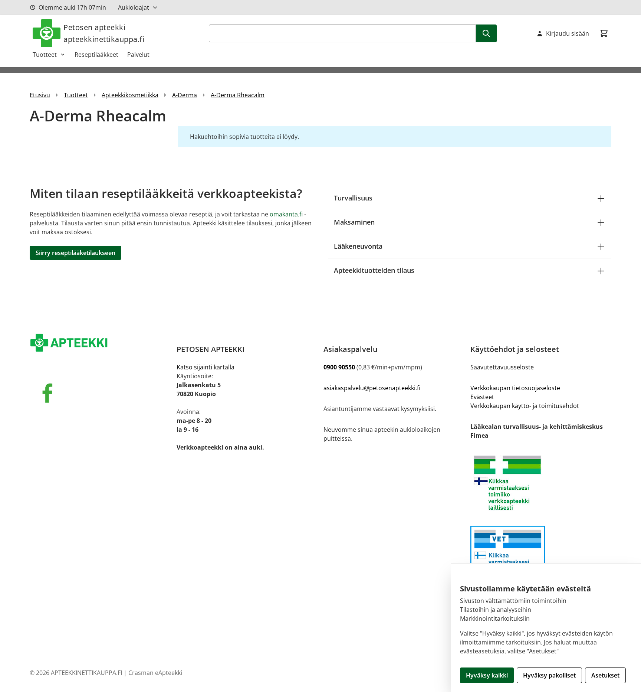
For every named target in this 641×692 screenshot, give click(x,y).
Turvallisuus (353, 197)
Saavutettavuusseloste (502, 367)
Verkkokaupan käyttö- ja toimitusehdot (524, 406)
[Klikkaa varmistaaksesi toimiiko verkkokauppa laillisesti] (540, 483)
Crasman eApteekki (155, 673)
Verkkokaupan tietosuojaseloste (515, 388)
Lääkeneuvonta (358, 246)
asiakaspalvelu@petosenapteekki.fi (371, 388)
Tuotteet (45, 54)
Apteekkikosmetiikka (130, 95)
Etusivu (40, 95)
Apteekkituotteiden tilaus (374, 270)
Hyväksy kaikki (487, 675)
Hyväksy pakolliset (549, 675)
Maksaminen (354, 222)
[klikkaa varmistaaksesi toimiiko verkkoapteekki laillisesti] (540, 557)
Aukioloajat (133, 7)
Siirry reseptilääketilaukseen (75, 253)
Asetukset (605, 675)
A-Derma (184, 95)
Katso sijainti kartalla (205, 367)
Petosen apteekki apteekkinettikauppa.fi (103, 33)
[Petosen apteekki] (100, 343)
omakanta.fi (286, 214)
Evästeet (482, 397)
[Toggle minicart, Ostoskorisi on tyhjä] (604, 33)
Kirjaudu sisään (567, 33)
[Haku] (486, 33)
